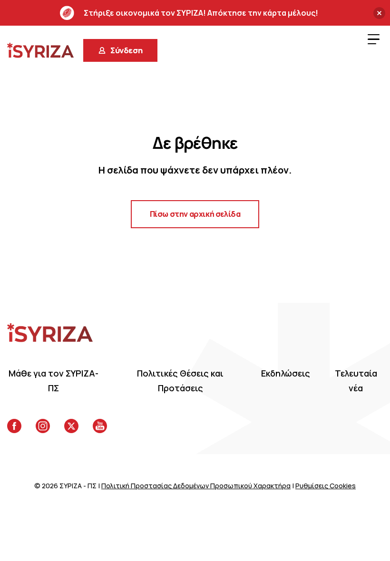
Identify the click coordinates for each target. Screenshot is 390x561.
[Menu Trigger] (373, 39)
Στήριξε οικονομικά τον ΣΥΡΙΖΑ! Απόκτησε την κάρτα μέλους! (201, 13)
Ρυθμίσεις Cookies (325, 485)
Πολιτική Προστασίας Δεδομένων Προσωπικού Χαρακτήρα (196, 485)
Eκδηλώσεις (285, 373)
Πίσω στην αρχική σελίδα (195, 214)
